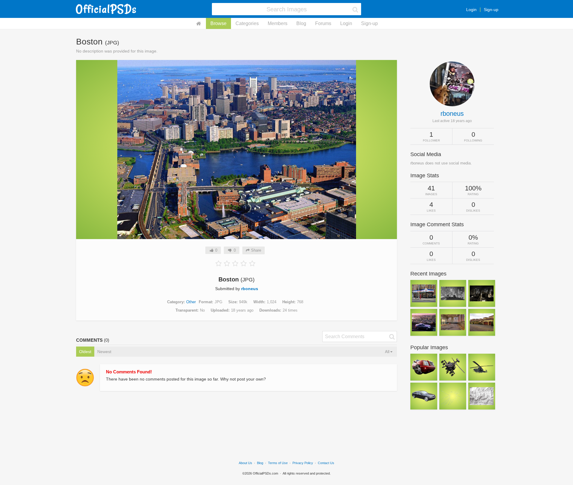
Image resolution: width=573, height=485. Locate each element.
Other (191, 302)
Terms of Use (278, 463)
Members (277, 23)
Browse (218, 23)
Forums (323, 23)
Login (471, 9)
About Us (245, 463)
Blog (301, 23)
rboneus (249, 288)
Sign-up (491, 9)
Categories (247, 23)
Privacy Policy (302, 463)
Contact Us (326, 463)
